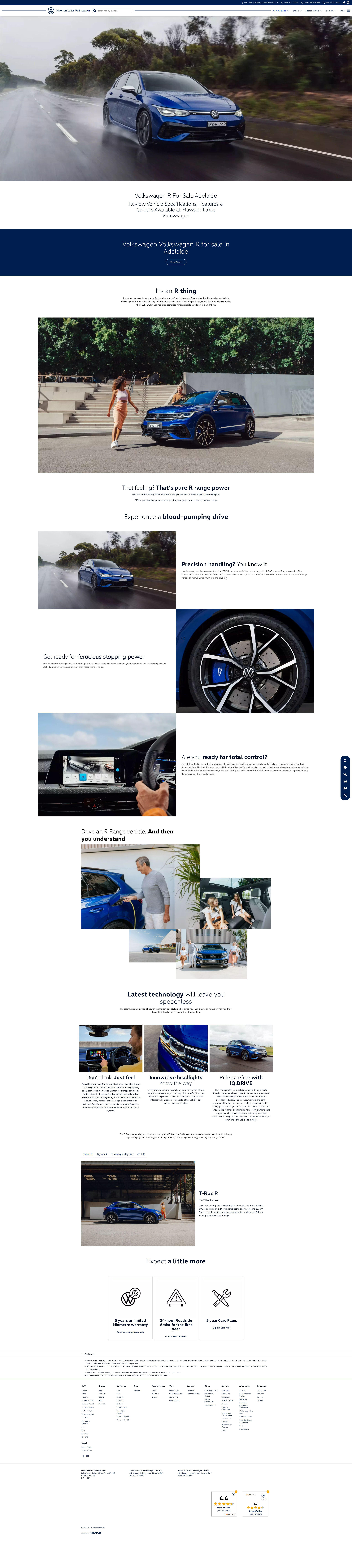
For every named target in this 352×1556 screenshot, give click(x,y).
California (190, 1390)
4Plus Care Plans (245, 1417)
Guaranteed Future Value (227, 1414)
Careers (260, 1397)
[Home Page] (28, 10)
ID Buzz (120, 1404)
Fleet (224, 1430)
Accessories (244, 1429)
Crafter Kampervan (208, 1400)
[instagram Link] (348, 2)
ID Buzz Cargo (122, 1407)
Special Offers (312, 10)
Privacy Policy (87, 1447)
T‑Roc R (88, 1154)
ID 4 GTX (85, 1437)
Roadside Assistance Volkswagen (244, 1405)
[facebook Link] (344, 2)
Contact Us (261, 1390)
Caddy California (193, 1394)
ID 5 (83, 1430)
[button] (140, 886)
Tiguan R (102, 1154)
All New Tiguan (87, 1400)
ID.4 (83, 1427)
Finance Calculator (226, 1408)
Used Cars (226, 1397)
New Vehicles (279, 10)
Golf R (141, 1154)
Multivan (155, 1394)
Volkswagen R (210, 1405)
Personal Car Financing (227, 1420)
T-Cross (84, 1390)
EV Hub (260, 1400)
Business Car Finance (227, 1426)
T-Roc (84, 1394)
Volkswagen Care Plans (246, 1412)
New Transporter (175, 1394)
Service (329, 10)
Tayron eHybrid (88, 1414)
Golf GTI (102, 1394)
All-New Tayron (88, 1411)
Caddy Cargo (174, 1390)
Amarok (137, 1390)
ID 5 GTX (85, 1434)
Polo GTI (102, 1404)
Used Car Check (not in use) (245, 1421)
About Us (260, 1394)
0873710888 (91, 1475)
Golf (100, 1390)
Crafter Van (173, 1397)
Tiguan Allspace (88, 1407)
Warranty (243, 1399)
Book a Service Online (245, 1395)
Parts (241, 1426)
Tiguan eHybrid (88, 1404)
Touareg (85, 1417)
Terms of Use (87, 1451)
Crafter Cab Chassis (208, 1395)
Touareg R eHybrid (122, 1154)
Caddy (154, 1390)
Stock (296, 10)
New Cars (225, 1390)
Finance (225, 1404)
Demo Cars (226, 1394)
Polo (100, 1400)
